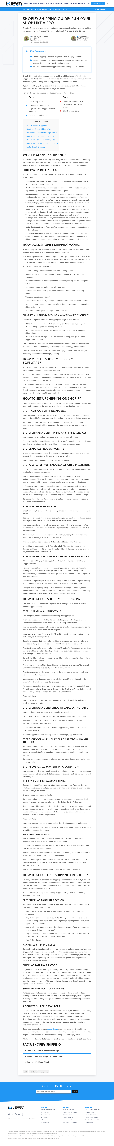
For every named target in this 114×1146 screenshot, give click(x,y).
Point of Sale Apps (68, 1117)
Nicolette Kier (35, 38)
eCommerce (45, 1120)
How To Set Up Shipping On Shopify (40, 136)
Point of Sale (45, 1112)
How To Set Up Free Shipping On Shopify (42, 143)
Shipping (33, 9)
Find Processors (98, 3)
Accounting (44, 1117)
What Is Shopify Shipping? (36, 125)
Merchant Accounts (68, 1109)
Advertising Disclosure (19, 1136)
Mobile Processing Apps (70, 1112)
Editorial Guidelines (90, 1115)
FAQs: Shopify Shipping (35, 147)
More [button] (88, 3)
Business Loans (46, 1115)
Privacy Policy (89, 1122)
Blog (28, 9)
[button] (57, 1050)
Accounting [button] (82, 3)
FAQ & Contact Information (92, 1109)
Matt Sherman (83, 38)
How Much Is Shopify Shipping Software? (42, 133)
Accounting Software (69, 1120)
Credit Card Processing (48, 1109)
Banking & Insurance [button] (70, 3)
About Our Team (89, 1112)
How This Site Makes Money (93, 1120)
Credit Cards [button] (59, 3)
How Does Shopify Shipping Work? (39, 129)
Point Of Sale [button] (44, 3)
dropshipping (52, 1029)
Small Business (45, 1122)
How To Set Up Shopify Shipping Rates (41, 140)
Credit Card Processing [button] (31, 3)
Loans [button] (52, 3)
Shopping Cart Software (70, 1122)
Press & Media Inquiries (92, 1117)
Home (23, 9)
